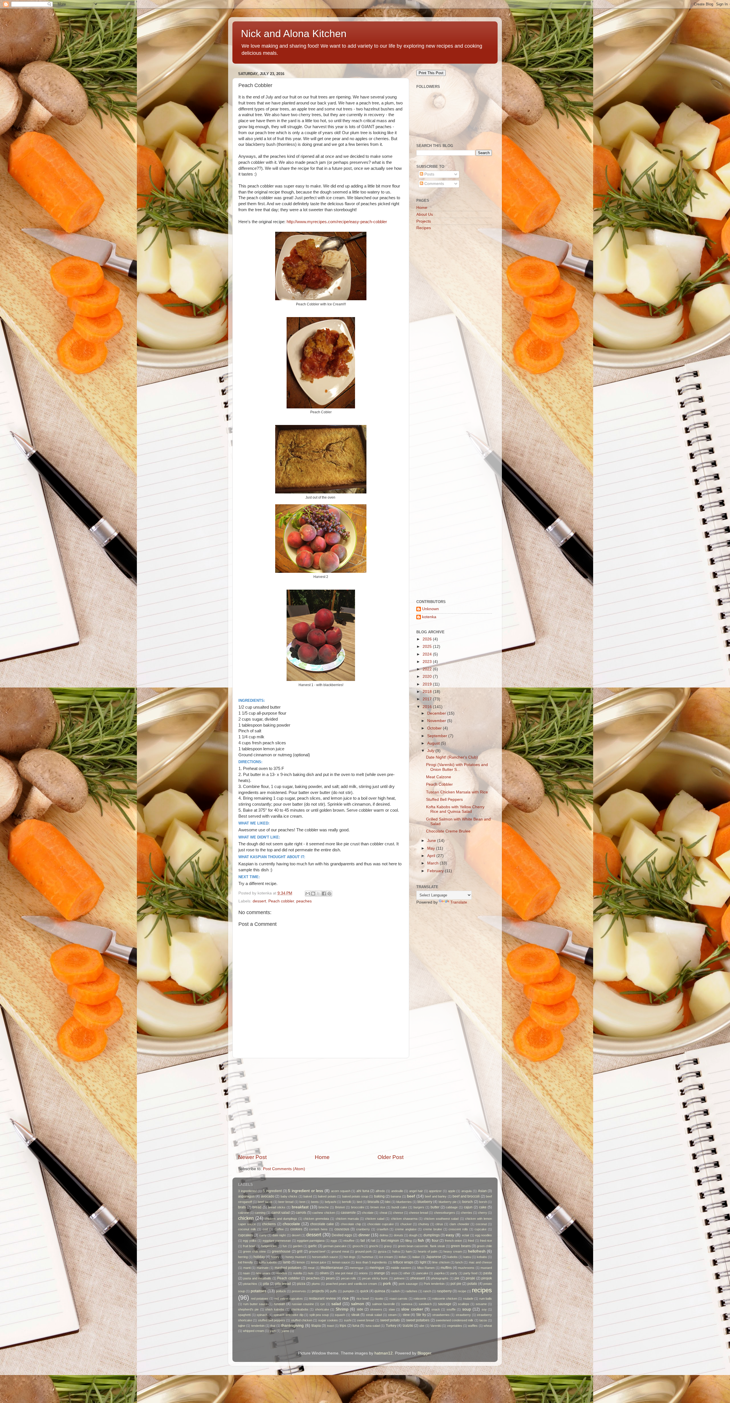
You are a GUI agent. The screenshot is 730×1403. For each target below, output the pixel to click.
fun (285, 1246)
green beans (461, 1246)
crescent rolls (458, 1229)
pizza (301, 1284)
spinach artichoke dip (288, 1315)
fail (362, 1241)
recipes (482, 1290)
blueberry (424, 1202)
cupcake (480, 1229)
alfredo (380, 1191)
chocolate (291, 1224)
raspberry (444, 1291)
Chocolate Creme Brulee (448, 831)
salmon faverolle (383, 1304)
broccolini (357, 1207)
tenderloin (258, 1325)
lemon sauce (341, 1262)
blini (387, 1202)
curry (263, 1235)
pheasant (417, 1278)
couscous (341, 1229)
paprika (439, 1273)
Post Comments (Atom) (284, 1169)
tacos (483, 1320)
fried (471, 1240)
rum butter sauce (255, 1304)
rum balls (485, 1298)
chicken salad (374, 1218)
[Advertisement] (320, 1106)
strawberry (463, 1315)
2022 (428, 669)
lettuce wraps (403, 1262)
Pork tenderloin (434, 1283)
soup (466, 1309)
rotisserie (419, 1298)
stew (406, 1315)
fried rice (486, 1240)
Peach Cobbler (439, 784)
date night (279, 1235)
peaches (304, 901)
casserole (348, 1213)
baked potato (327, 1196)
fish (421, 1240)
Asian (482, 1191)
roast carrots (399, 1298)
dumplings (431, 1235)
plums (316, 1283)
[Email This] (308, 893)
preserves (299, 1291)
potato (472, 1284)
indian (403, 1257)
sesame (481, 1304)
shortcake (322, 1309)
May (431, 848)
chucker (406, 1224)
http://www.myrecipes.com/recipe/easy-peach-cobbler (337, 221)
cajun (468, 1207)
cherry (482, 1212)
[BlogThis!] (313, 893)
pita (266, 1284)
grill (300, 1251)
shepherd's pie (248, 1309)
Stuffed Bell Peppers (444, 799)
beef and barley (436, 1196)
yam (273, 1331)
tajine (241, 1325)
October (435, 728)
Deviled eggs (342, 1235)
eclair (465, 1235)
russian (279, 1304)
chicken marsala (347, 1218)
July (431, 751)
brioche (324, 1207)
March (433, 863)
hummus (368, 1257)
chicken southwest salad (441, 1218)
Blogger (424, 1353)
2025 (428, 646)
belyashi (330, 1202)
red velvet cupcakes (288, 1298)
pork (387, 1283)
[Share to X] (318, 893)
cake (482, 1207)
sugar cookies (328, 1320)
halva (396, 1251)
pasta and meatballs (257, 1278)
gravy (388, 1246)
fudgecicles (269, 1246)
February (436, 871)
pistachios (250, 1283)
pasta (487, 1273)
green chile (484, 1246)
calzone (243, 1212)
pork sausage (408, 1283)
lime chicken (440, 1262)
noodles (281, 1273)
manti (247, 1267)
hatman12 (383, 1353)
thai (272, 1325)
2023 (428, 662)
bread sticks (276, 1207)
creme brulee (432, 1229)
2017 (428, 699)
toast (330, 1325)
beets (315, 1202)
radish (395, 1291)
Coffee (279, 1229)
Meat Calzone (438, 777)
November (437, 721)
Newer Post (252, 1157)
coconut (481, 1224)
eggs (333, 1240)
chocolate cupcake (380, 1224)
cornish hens (318, 1229)
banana (396, 1196)
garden (298, 1246)
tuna (355, 1326)
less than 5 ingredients (371, 1262)
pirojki (470, 1278)
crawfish (382, 1229)
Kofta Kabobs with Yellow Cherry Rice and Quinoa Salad (455, 809)
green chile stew (254, 1251)
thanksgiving (292, 1325)
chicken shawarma (404, 1218)
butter (435, 1207)
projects (318, 1291)
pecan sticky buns (375, 1278)
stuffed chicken (301, 1320)
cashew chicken (323, 1212)
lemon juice (318, 1262)
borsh (483, 1202)
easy (450, 1235)
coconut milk (247, 1229)
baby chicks (289, 1196)
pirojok (486, 1278)
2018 (428, 692)
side (360, 1309)
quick (364, 1291)
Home (322, 1157)
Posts (428, 174)
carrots (301, 1213)
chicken (246, 1218)
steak (355, 1315)
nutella (297, 1273)
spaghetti (244, 1315)
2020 (428, 676)
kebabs (482, 1257)
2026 (428, 639)
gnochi (373, 1246)
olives (324, 1273)
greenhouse (281, 1251)
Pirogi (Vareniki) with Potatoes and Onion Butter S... (457, 767)
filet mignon (390, 1241)
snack (435, 1309)
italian (416, 1257)
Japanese (433, 1257)
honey (275, 1257)
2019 (428, 684)
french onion (453, 1240)
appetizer (435, 1191)
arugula (466, 1191)
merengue (357, 1267)
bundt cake (399, 1207)
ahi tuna (362, 1191)
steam (392, 1315)
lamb (287, 1262)
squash (340, 1315)
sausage (444, 1304)
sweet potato (390, 1320)
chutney (423, 1224)
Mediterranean (332, 1268)
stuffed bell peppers (271, 1320)
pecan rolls (348, 1278)
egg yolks (249, 1240)
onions (363, 1273)
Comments (433, 184)
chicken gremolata (316, 1218)
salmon (357, 1304)
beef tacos (265, 1202)
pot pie (456, 1284)
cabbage (452, 1207)
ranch (427, 1291)
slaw (392, 1309)
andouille (397, 1191)
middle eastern (401, 1267)
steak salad (374, 1315)
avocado (267, 1196)
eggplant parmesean (277, 1240)
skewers (376, 1309)
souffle (451, 1309)
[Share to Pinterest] (329, 893)
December (437, 713)
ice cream (386, 1257)
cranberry (363, 1229)
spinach (262, 1315)
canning (260, 1212)
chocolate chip (351, 1224)
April (431, 856)
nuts (311, 1273)
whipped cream (253, 1331)
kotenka (429, 617)
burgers (418, 1207)
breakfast (300, 1207)
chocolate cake (322, 1224)
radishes (411, 1291)
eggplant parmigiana (311, 1240)
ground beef (317, 1251)
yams (285, 1331)
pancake (422, 1273)
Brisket (340, 1207)
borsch (467, 1202)
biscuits (373, 1202)
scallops (463, 1304)
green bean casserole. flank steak (421, 1246)
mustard (486, 1267)
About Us (424, 214)
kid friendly (245, 1262)
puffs (333, 1291)
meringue (377, 1268)
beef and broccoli (466, 1196)
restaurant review (322, 1299)
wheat (488, 1325)
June (432, 840)
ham (409, 1251)
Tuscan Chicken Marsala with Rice (457, 792)
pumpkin (348, 1291)
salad (336, 1304)
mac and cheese (480, 1262)
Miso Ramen (426, 1267)
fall (373, 1240)
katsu (467, 1257)
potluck (281, 1291)
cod (265, 1229)
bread (256, 1207)
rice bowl (362, 1298)
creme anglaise (406, 1229)
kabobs (452, 1257)
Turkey (391, 1326)
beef (411, 1196)
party (453, 1273)
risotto (379, 1298)
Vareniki (435, 1325)
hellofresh (477, 1251)
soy (484, 1309)
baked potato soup (355, 1196)
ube (421, 1325)
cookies (296, 1229)
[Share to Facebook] (324, 893)
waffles (473, 1325)
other (406, 1273)
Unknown (430, 609)
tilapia (316, 1326)
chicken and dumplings (281, 1218)
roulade (468, 1298)
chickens (269, 1224)
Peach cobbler (281, 901)
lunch (459, 1262)
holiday (259, 1257)
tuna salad (373, 1325)
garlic (312, 1246)
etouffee (348, 1240)
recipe (462, 1291)
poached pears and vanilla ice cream (351, 1283)
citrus (439, 1224)
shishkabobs (300, 1309)
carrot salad (280, 1213)
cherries (466, 1212)
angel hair (416, 1191)
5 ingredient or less (305, 1191)
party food (470, 1273)
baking (379, 1196)
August (434, 743)
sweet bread (365, 1320)
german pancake (334, 1246)
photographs (440, 1278)
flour (435, 1241)
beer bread (285, 1202)
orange (379, 1273)
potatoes (258, 1291)
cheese (398, 1212)
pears (330, 1278)
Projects (423, 221)
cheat (383, 1212)
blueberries (404, 1202)
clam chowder (459, 1224)
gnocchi (357, 1246)
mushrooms (466, 1267)
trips (343, 1326)
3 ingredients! (247, 1191)
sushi (347, 1320)
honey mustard (295, 1257)
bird (359, 1202)
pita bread (283, 1284)
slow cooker (412, 1309)
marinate (263, 1267)
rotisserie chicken (444, 1298)
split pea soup (319, 1315)
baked (307, 1196)
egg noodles (483, 1235)
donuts (398, 1235)
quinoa (379, 1291)
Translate (458, 902)
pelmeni (399, 1278)
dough (413, 1235)
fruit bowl (249, 1246)
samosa (406, 1304)
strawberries (441, 1315)
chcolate (368, 1212)
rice (345, 1298)
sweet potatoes (417, 1320)
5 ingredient (272, 1191)
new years (263, 1273)
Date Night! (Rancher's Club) (452, 757)
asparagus (246, 1196)
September (437, 736)
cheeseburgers (444, 1212)
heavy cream (452, 1251)
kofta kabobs (268, 1262)
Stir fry (421, 1315)
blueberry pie (448, 1202)
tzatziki (408, 1326)
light (423, 1262)
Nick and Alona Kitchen (293, 33)
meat (311, 1267)
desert (296, 1235)
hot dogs (350, 1257)
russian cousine (303, 1304)
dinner (364, 1235)
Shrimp (342, 1309)
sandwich (425, 1304)
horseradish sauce (325, 1257)
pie (457, 1278)
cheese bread (418, 1212)
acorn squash (340, 1191)
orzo (394, 1273)
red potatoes (260, 1298)
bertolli (346, 1202)
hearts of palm (428, 1251)
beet (302, 1202)
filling (408, 1240)
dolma (384, 1235)
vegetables (454, 1325)
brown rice (377, 1207)
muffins (446, 1268)
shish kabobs (274, 1309)
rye (322, 1304)
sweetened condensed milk (455, 1320)
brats (242, 1207)
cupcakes (245, 1235)
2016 (428, 707)
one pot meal (344, 1273)
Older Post (390, 1157)
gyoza (382, 1251)
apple (451, 1191)
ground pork (363, 1251)
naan (246, 1273)
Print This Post (431, 73)
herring (243, 1257)
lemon (301, 1262)
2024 (428, 654)
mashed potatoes (288, 1268)
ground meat (340, 1251)
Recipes (423, 228)
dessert (259, 901)
